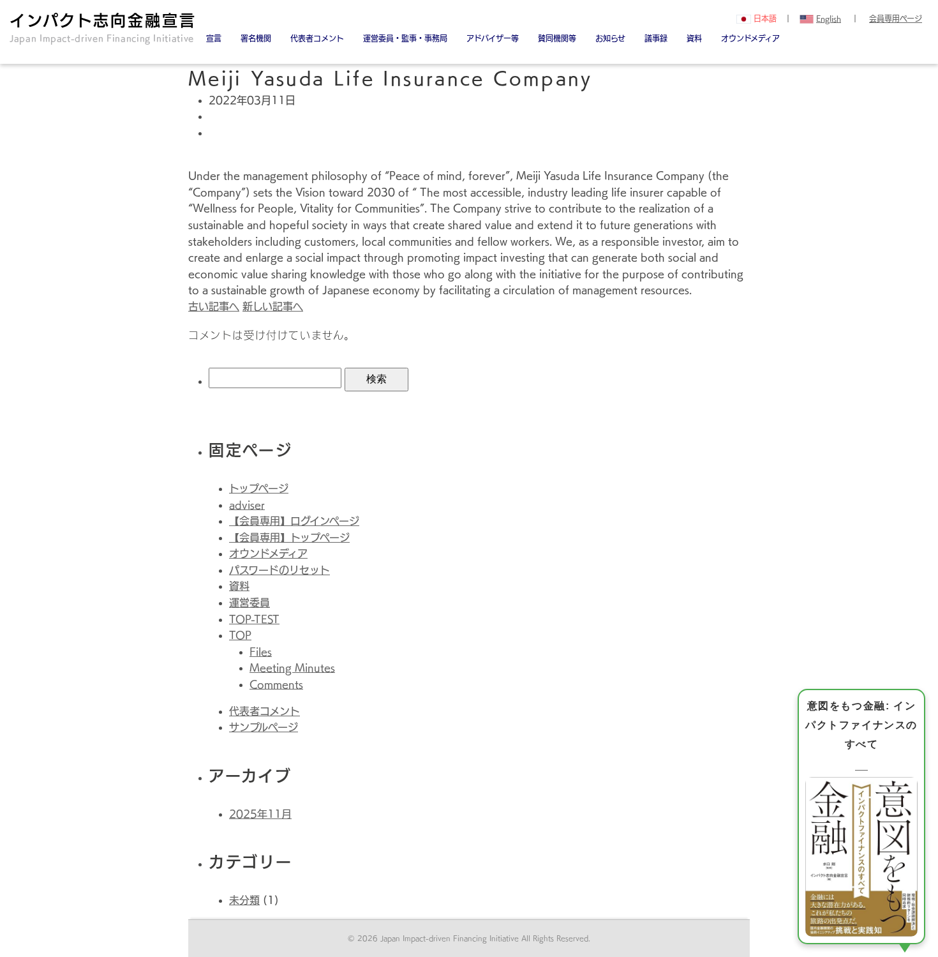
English (828, 18)
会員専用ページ (895, 18)
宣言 (213, 38)
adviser (247, 505)
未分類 (244, 900)
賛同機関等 (557, 38)
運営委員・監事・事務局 (405, 38)
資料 (694, 38)
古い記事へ (213, 306)
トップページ (258, 488)
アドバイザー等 (492, 38)
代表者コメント (264, 711)
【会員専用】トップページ (289, 537)
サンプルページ (263, 727)
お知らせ (610, 38)
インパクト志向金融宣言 (103, 28)
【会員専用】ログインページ (294, 521)
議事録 (655, 38)
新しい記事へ (272, 306)
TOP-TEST (254, 619)
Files (260, 652)
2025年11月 (260, 814)
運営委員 (249, 603)
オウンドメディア (750, 38)
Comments (276, 684)
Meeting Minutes (292, 668)
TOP (240, 635)
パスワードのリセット (279, 570)
